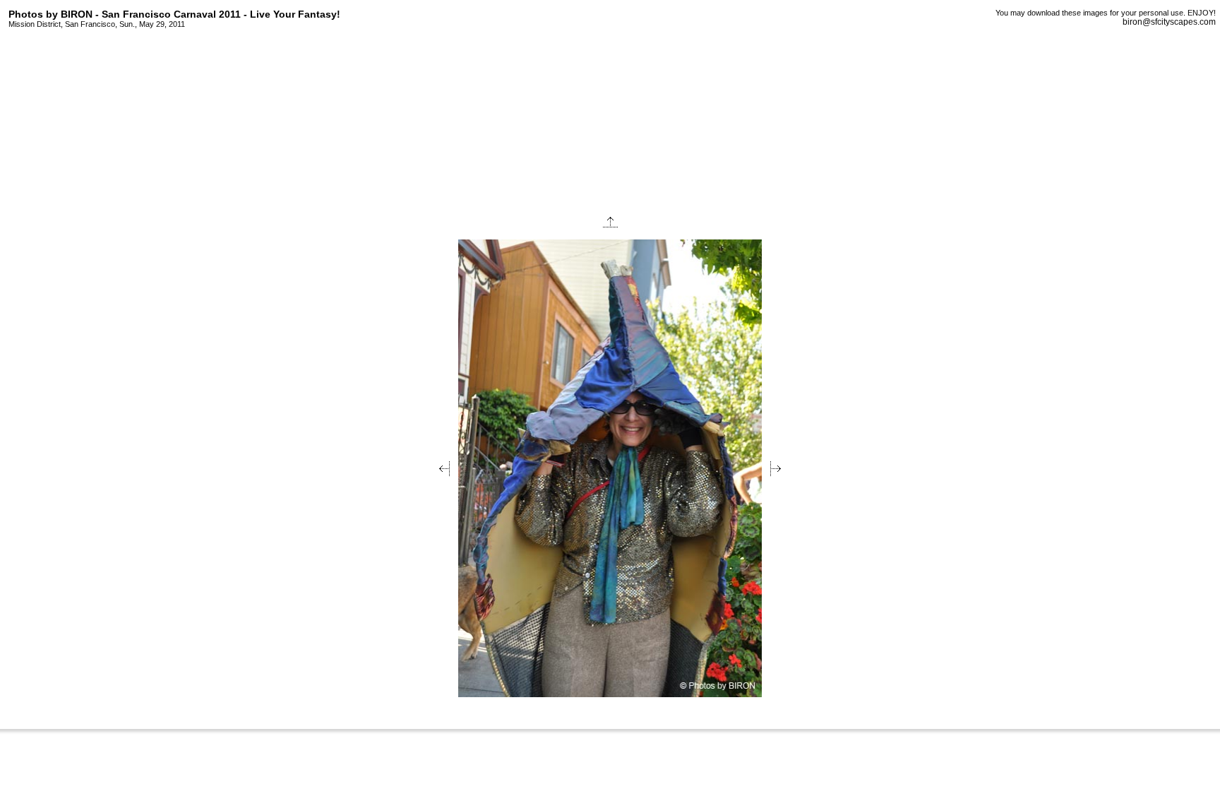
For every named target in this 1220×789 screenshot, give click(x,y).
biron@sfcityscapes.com (1169, 22)
